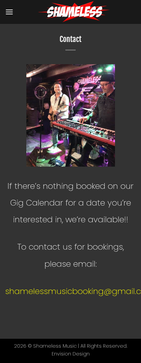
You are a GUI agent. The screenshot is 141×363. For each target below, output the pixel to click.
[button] (9, 11)
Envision (61, 353)
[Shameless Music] (74, 12)
